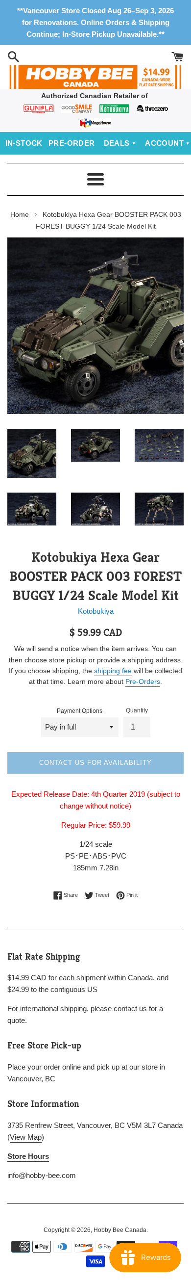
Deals (117, 143)
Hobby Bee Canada (120, 1230)
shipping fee (113, 671)
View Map (26, 1137)
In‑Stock (24, 143)
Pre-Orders (142, 681)
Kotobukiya (96, 611)
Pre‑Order (71, 143)
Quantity (137, 710)
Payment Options (79, 710)
